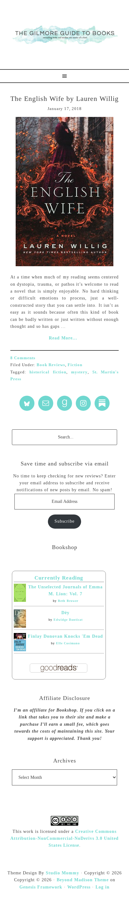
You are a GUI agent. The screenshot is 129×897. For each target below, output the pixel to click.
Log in (102, 887)
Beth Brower (68, 601)
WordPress (78, 887)
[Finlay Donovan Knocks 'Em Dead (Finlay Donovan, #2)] (20, 649)
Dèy (65, 612)
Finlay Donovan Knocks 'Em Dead (65, 636)
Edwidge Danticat (68, 619)
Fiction (75, 364)
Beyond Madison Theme (83, 880)
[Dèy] (20, 626)
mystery (79, 372)
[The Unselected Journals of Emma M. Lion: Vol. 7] (20, 600)
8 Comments (22, 357)
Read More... (63, 338)
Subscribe (64, 521)
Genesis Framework (40, 887)
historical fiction (47, 372)
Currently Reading (58, 578)
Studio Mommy (62, 873)
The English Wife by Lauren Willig (64, 98)
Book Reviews (51, 364)
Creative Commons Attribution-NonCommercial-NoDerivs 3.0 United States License (64, 838)
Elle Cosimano (68, 643)
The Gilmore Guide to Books (64, 34)
